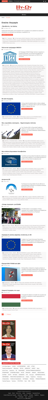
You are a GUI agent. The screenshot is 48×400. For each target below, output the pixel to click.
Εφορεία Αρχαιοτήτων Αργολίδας (14, 77)
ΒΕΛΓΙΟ (23, 38)
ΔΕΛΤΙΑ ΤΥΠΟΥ (7, 225)
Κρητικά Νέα (20, 395)
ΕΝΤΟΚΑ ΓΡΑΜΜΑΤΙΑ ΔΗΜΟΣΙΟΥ (33, 370)
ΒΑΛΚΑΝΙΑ (8, 198)
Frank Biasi (5, 66)
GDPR (32, 252)
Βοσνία (38, 225)
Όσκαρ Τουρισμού (13, 228)
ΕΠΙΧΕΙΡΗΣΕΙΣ (7, 282)
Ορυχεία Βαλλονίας (6, 88)
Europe (41, 65)
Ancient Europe (14, 65)
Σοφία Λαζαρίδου (39, 228)
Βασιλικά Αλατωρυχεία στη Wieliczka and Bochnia (20, 72)
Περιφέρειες (10, 38)
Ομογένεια (26, 395)
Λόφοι (12, 86)
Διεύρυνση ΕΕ (6, 179)
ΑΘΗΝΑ (14, 366)
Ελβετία (39, 38)
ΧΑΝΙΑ (33, 381)
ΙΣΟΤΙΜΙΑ (4, 374)
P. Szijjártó (30, 196)
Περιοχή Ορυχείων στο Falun (11, 89)
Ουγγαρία (18, 39)
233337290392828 (22, 252)
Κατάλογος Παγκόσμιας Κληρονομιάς (32, 83)
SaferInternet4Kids (15, 254)
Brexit (19, 168)
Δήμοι (38, 368)
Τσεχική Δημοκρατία (32, 146)
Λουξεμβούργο (17, 145)
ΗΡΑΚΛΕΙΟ (28, 372)
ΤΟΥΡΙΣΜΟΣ (5, 230)
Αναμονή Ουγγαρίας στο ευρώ (11, 290)
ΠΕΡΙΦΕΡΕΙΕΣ (24, 41)
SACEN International (20, 225)
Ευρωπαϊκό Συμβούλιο (7, 118)
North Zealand (5, 68)
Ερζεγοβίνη (20, 227)
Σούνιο (15, 199)
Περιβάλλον (33, 376)
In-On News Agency (18, 38)
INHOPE (35, 252)
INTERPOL (5, 254)
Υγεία (25, 381)
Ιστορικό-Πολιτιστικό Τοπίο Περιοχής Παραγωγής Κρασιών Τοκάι (25, 82)
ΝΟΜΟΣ (10, 257)
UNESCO (43, 68)
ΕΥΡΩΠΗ (43, 38)
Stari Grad (30, 68)
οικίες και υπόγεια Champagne (29, 86)
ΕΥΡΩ (21, 308)
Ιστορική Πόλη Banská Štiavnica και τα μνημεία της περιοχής (32, 78)
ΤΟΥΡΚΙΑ (10, 230)
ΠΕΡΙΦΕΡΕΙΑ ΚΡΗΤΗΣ (40, 39)
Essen (38, 65)
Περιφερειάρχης (6, 41)
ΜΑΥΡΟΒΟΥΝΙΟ (29, 198)
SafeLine (9, 254)
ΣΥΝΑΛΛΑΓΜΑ (5, 378)
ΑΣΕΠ (28, 366)
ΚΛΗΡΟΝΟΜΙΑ (13, 85)
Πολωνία (30, 91)
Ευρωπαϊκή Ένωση (36, 393)
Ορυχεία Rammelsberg (40, 86)
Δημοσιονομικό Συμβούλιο (20, 142)
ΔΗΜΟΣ (33, 368)
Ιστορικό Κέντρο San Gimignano (37, 80)
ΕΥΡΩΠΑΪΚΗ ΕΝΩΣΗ (32, 75)
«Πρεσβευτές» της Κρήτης (9, 26)
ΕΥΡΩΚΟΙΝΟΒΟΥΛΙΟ (16, 170)
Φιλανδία (38, 146)
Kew (8, 66)
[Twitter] (45, 1)
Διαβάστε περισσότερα (7, 34)
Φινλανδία (19, 174)
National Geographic (28, 66)
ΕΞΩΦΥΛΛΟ (6, 140)
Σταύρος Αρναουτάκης (10, 42)
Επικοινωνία (30, 396)
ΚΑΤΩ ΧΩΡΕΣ (38, 143)
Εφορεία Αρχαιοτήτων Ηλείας (27, 77)
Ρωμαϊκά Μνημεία (21, 92)
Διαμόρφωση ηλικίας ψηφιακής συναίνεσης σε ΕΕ (17, 235)
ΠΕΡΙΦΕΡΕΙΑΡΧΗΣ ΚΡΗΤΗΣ (14, 41)
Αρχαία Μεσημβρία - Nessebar (8, 71)
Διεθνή (24, 393)
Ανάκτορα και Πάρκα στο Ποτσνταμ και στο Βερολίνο (13, 69)
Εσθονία (29, 142)
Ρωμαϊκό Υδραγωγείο (30, 92)
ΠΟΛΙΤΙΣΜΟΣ (6, 65)
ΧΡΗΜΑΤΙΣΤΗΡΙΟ (10, 285)
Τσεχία (15, 94)
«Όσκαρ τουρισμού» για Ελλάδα (11, 204)
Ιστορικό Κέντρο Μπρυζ (7, 82)
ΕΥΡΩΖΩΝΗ (24, 308)
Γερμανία (35, 38)
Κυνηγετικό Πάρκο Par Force (38, 85)
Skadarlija (27, 225)
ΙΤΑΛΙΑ (7, 39)
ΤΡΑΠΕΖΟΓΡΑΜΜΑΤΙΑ (40, 378)
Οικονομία (26, 145)
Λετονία (8, 145)
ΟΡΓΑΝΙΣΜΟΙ (20, 257)
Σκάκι (16, 396)
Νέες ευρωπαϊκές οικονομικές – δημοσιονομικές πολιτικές (19, 123)
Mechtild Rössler (13, 66)
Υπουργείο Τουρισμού (40, 94)
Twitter (20, 254)
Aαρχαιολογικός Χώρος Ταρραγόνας (25, 65)
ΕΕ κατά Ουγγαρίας (7, 98)
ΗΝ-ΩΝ (4, 39)
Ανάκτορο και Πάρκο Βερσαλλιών (30, 69)
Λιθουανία (8, 86)
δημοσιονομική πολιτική (10, 142)
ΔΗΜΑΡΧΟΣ (27, 368)
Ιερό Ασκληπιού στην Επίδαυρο (13, 78)
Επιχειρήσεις (28, 393)
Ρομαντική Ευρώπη (14, 92)
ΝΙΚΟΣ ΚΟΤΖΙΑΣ (35, 198)
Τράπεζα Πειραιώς (6, 381)
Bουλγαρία (34, 65)
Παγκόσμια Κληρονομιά (23, 88)
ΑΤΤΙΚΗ (33, 366)
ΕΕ (32, 116)
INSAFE (39, 252)
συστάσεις (23, 146)
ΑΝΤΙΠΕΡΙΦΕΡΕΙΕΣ (21, 366)
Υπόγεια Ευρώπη (20, 94)
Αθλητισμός (16, 368)
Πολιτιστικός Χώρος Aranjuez (22, 91)
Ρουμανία (42, 41)
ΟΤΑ (27, 374)
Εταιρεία (10, 284)
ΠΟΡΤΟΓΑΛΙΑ (35, 91)
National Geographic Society (38, 66)
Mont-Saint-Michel (20, 66)
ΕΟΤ (16, 227)
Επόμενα (9, 314)
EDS (17, 282)
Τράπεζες (14, 381)
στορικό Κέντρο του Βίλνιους (8, 94)
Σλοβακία (36, 92)
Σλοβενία (15, 146)
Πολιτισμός (19, 89)
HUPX (23, 282)
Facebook (28, 252)
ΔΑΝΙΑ (22, 75)
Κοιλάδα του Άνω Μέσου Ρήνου (22, 85)
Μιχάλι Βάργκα (39, 308)
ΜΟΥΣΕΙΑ (15, 374)
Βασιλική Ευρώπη (12, 74)
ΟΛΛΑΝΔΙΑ (15, 257)
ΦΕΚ (29, 381)
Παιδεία (27, 376)
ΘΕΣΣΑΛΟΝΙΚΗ (41, 372)
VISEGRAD (34, 196)
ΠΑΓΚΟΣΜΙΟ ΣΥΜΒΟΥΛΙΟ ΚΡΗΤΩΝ (28, 39)
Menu (24, 14)
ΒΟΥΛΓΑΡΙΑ (33, 140)
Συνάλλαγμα (21, 396)
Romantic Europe (18, 68)
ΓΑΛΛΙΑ (31, 38)
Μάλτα (22, 145)
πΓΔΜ (22, 228)
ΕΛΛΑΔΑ (26, 75)
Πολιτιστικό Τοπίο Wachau (10, 91)
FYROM (25, 196)
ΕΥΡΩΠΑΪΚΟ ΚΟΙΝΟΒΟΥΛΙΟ (35, 170)
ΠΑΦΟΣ (30, 88)
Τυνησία (14, 230)
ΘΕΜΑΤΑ (14, 116)
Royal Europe (24, 68)
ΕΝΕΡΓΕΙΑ (39, 282)
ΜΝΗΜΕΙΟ (20, 86)
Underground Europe (36, 68)
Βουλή (13, 393)
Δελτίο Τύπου (8, 227)
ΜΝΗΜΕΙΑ (16, 86)
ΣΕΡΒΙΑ (4, 42)
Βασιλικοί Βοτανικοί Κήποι (21, 74)
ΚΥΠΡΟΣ (14, 39)
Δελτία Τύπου (18, 393)
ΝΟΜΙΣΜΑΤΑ (21, 374)
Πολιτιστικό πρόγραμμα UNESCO (11, 47)
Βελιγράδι (35, 225)
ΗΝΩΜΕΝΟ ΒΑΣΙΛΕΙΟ (15, 143)
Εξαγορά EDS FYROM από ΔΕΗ (11, 263)
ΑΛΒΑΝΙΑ (39, 196)
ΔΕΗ (36, 282)
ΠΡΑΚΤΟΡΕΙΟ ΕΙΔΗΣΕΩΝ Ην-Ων (33, 41)
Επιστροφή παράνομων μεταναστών (22, 1)
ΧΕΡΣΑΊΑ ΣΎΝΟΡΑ (24, 199)
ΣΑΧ (7, 146)
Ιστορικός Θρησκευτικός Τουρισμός (10, 395)
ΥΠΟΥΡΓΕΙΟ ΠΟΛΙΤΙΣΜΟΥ (30, 94)
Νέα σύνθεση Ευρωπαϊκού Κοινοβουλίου (14, 151)
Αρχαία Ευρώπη (40, 69)
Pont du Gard (11, 68)
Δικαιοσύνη (29, 116)
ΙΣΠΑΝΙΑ (30, 143)
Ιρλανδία (26, 143)
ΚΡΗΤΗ (5, 38)
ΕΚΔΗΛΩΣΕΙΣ (21, 370)
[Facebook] (43, 1)
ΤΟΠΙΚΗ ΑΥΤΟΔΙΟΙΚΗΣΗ (15, 378)
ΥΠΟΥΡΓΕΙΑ (20, 381)
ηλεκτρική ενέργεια (16, 284)
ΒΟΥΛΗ (21, 368)
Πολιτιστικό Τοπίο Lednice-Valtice (28, 89)
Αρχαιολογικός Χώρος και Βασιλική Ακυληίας (23, 71)
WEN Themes (28, 398)
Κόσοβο (26, 284)
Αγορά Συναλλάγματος (7, 368)
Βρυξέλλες (28, 38)
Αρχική (9, 393)
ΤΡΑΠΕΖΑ (32, 378)
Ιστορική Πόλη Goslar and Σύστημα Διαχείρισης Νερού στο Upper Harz (16, 80)
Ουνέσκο (16, 88)
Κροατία (30, 85)
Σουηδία (40, 92)
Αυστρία (8, 72)
